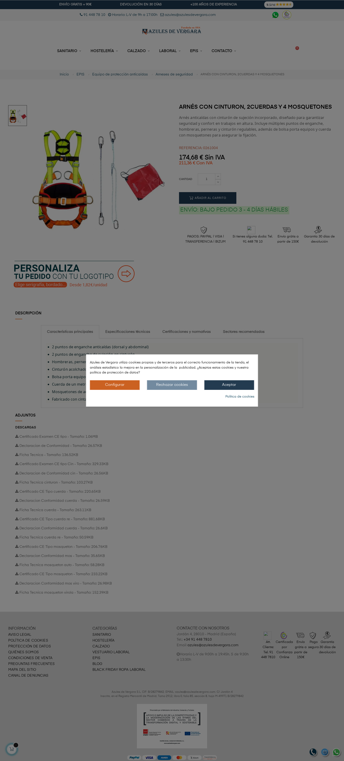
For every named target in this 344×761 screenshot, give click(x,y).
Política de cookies (239, 396)
